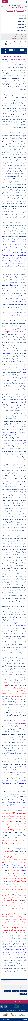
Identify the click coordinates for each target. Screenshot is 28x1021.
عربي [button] (24, 1)
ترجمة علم (15, 991)
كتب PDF (21, 15)
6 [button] (22, 49)
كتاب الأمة (20, 18)
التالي (4, 981)
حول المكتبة (21, 21)
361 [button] (12, 50)
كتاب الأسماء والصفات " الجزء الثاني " (20, 37)
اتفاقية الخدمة (15, 1001)
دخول (4, 1)
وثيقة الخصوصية (23, 1001)
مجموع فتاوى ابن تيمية (17, 35)
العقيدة (11, 35)
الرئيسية (23, 35)
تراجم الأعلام (20, 30)
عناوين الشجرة (7, 991)
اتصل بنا (9, 1001)
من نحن (4, 1001)
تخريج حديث (23, 993)
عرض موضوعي (20, 27)
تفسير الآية (23, 991)
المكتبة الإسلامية (15, 11)
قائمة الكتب (21, 24)
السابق (7, 981)
